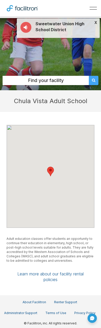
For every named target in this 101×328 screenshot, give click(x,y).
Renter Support (65, 302)
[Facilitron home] (22, 7)
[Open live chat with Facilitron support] (92, 318)
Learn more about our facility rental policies (50, 276)
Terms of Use (55, 313)
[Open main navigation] (93, 8)
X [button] (95, 22)
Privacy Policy (85, 313)
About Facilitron (34, 302)
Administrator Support (20, 313)
